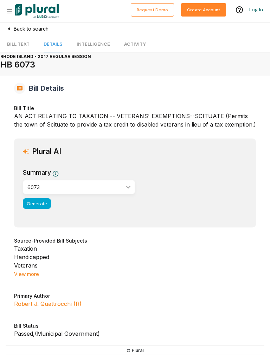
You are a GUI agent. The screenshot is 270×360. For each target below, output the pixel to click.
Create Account (203, 10)
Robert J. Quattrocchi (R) (48, 303)
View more (26, 274)
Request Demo (152, 10)
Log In (256, 9)
